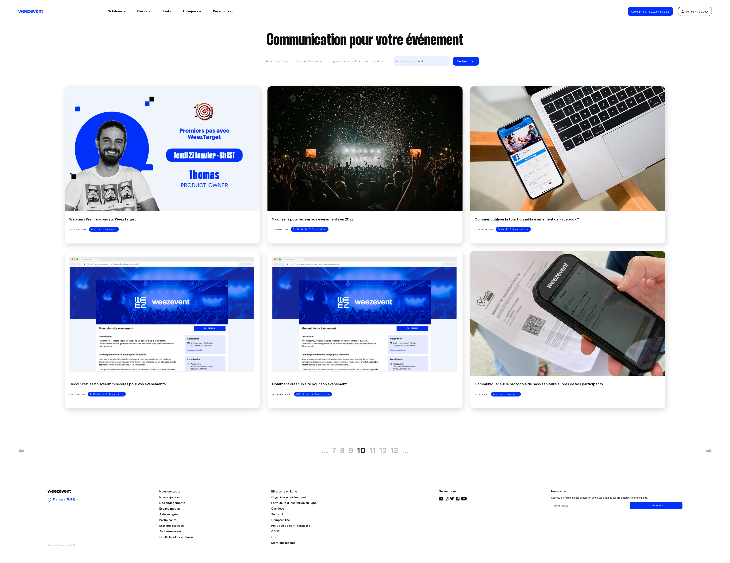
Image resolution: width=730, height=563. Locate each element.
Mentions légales (283, 543)
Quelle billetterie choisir (176, 537)
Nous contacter (170, 491)
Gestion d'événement (309, 61)
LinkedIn (441, 498)
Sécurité (277, 514)
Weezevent (60, 11)
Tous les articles (276, 61)
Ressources (222, 11)
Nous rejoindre (169, 497)
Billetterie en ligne (284, 491)
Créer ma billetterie (650, 11)
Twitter (452, 498)
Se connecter (696, 11)
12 (383, 451)
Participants (167, 520)
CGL (274, 537)
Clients (142, 11)
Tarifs (166, 11)
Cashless (277, 508)
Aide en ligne (168, 514)
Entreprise (191, 11)
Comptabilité (280, 520)
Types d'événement (343, 61)
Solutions (115, 11)
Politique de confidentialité (290, 525)
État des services (171, 525)
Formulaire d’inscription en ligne (294, 503)
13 (394, 451)
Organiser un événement (288, 497)
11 (372, 451)
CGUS (275, 531)
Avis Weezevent (170, 531)
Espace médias (169, 508)
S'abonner (656, 505)
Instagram (446, 498)
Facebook (457, 498)
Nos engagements (172, 503)
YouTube (464, 498)
